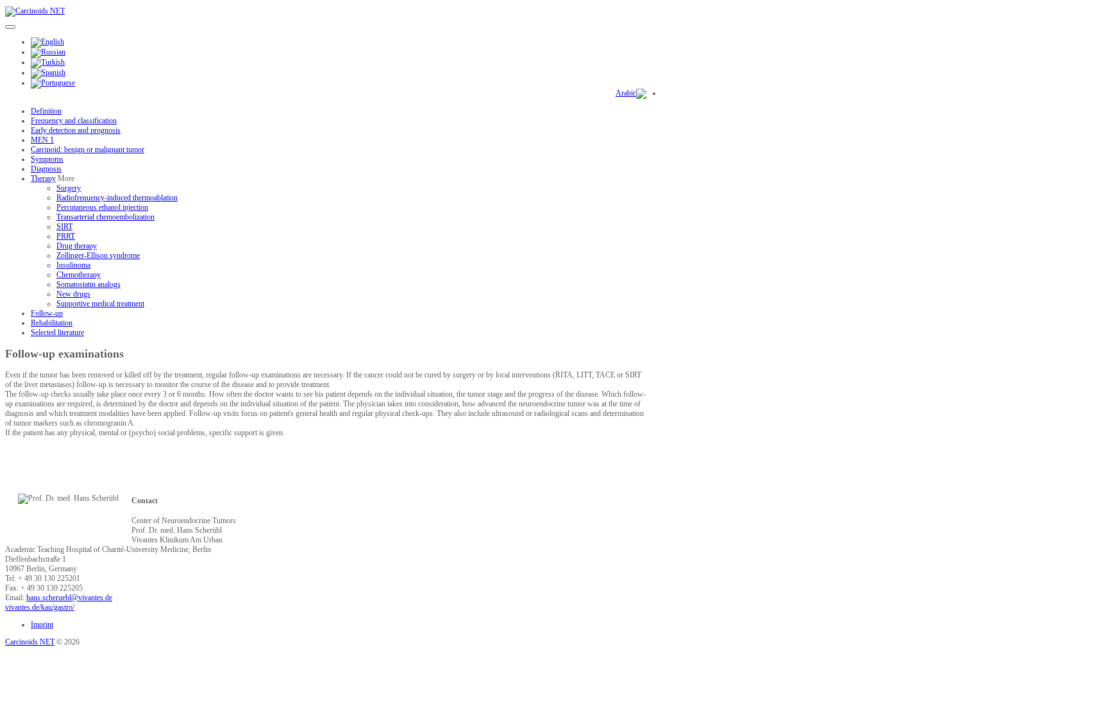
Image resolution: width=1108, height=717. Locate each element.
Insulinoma (73, 265)
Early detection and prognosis (76, 130)
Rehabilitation (51, 322)
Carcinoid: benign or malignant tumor (87, 149)
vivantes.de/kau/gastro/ (39, 607)
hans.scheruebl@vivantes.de (69, 597)
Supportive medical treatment (100, 303)
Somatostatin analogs (88, 284)
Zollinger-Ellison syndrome (98, 255)
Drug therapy (76, 245)
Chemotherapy (78, 274)
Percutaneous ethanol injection (102, 207)
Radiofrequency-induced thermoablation (117, 197)
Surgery (68, 188)
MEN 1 (42, 139)
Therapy (43, 178)
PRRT (65, 236)
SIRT (64, 226)
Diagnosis (46, 168)
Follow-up (47, 313)
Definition (46, 111)
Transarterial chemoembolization (105, 216)
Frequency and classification (74, 120)
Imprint (42, 624)
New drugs (73, 293)
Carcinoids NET (30, 641)
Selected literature (57, 332)
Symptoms (47, 159)
